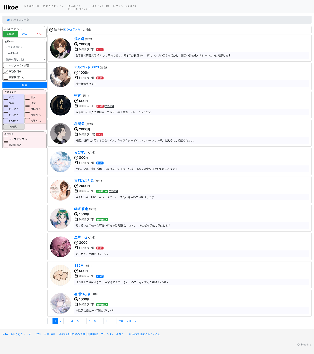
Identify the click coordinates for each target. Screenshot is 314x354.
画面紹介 (64, 334)
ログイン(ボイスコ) (124, 6)
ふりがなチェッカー (22, 334)
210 (120, 321)
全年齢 (10, 34)
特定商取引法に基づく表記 (144, 334)
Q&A (5, 334)
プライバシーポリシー (113, 334)
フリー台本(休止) (46, 334)
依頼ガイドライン (53, 6)
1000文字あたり (73, 29)
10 (106, 321)
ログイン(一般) (100, 6)
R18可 (39, 34)
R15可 (24, 34)
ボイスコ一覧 (31, 6)
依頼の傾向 (78, 334)
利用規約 (92, 334)
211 (129, 321)
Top (7, 19)
